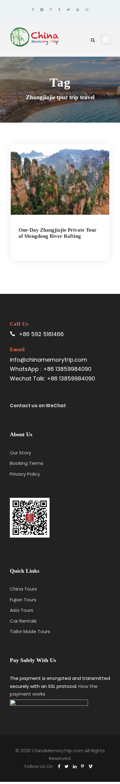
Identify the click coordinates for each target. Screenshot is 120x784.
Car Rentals (23, 621)
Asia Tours (21, 610)
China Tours (23, 589)
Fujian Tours (23, 599)
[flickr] (41, 9)
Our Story (20, 452)
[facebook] (33, 9)
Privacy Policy (25, 474)
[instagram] (87, 9)
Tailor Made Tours (30, 631)
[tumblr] (59, 9)
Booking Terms (26, 463)
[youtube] (77, 9)
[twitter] (68, 9)
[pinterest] (51, 9)
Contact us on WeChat (38, 405)
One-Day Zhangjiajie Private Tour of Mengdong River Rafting (57, 233)
